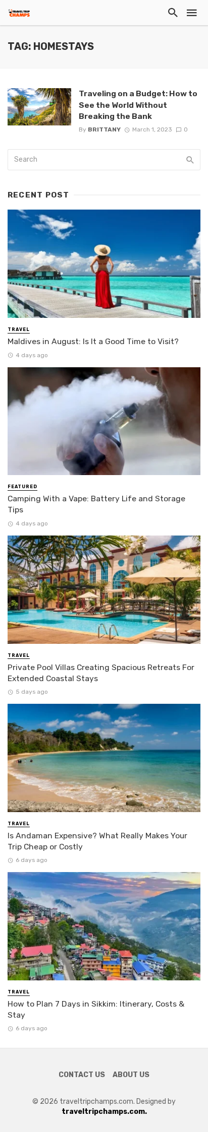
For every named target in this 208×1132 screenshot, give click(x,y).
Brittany (104, 129)
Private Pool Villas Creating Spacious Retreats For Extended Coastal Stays (101, 672)
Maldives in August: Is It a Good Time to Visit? (93, 341)
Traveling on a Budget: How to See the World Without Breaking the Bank (138, 104)
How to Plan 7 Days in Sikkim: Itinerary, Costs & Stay (96, 1009)
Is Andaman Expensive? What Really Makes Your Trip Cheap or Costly (97, 841)
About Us (131, 1075)
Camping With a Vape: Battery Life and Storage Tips (96, 504)
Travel (19, 329)
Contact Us (82, 1075)
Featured (22, 486)
